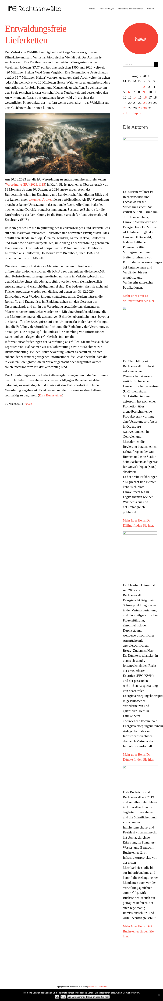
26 (125, 108)
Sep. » (137, 113)
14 (135, 97)
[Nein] (159, 995)
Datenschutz (102, 987)
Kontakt (140, 38)
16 (145, 97)
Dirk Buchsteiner (50, 395)
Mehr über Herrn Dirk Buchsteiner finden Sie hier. (138, 931)
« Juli (126, 113)
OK (57, 997)
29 (140, 108)
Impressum (92, 987)
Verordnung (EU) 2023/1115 (25, 184)
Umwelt (28, 404)
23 (145, 103)
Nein (63, 997)
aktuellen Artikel (40, 199)
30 (145, 108)
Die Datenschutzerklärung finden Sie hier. (88, 997)
